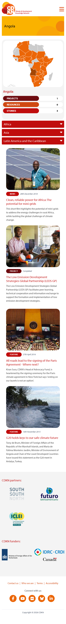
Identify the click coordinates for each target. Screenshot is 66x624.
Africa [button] (7, 124)
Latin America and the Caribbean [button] (25, 141)
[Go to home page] (21, 9)
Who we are (27, 583)
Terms (40, 583)
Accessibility (52, 583)
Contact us (13, 583)
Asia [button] (6, 132)
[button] (60, 9)
